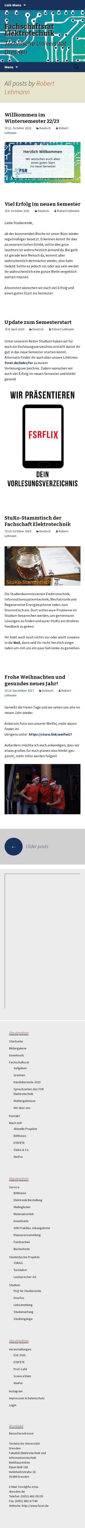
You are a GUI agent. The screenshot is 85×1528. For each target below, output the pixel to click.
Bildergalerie (18, 1048)
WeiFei (18, 1157)
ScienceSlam (22, 1376)
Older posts (30, 846)
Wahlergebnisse (25, 1101)
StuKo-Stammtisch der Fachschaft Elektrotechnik (38, 521)
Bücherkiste (22, 1249)
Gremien (19, 1075)
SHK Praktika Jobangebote (32, 1228)
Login (12, 1405)
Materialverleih (24, 1214)
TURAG (18, 1263)
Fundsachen (22, 1242)
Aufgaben (20, 1068)
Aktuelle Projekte (25, 1129)
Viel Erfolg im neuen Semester (42, 204)
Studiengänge (23, 1319)
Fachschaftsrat (19, 1062)
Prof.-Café (20, 1369)
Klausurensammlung (27, 1235)
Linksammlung (23, 1305)
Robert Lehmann (29, 87)
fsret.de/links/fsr (19, 362)
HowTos (19, 1298)
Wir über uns (22, 1108)
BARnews (20, 1136)
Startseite (16, 1041)
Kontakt (14, 1116)
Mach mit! (15, 1123)
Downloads (16, 1055)
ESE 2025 (20, 1355)
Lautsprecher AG (25, 1277)
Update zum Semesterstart (38, 322)
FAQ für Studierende (27, 1291)
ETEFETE (19, 1143)
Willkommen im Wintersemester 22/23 (32, 118)
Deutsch (45, 128)
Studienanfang (23, 1312)
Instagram (16, 1391)
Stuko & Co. (21, 1150)
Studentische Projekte (24, 1257)
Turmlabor (20, 1270)
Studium (14, 1285)
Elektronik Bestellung (28, 1200)
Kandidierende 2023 (27, 1082)
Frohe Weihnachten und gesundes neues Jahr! (35, 680)
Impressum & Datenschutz (27, 1398)
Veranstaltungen (20, 1349)
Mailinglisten (22, 1207)
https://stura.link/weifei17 (50, 734)
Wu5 (16, 642)
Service (14, 1187)
